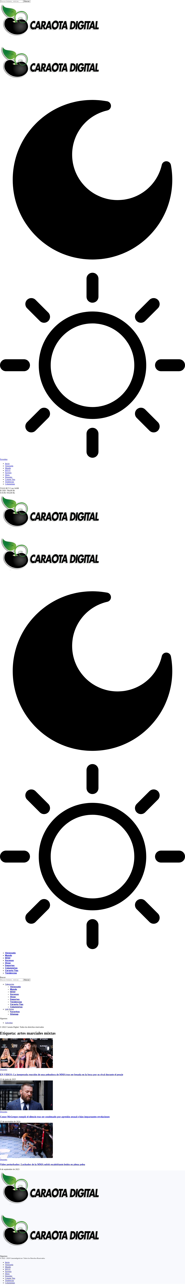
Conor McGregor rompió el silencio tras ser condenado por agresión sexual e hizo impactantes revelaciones (55, 1116)
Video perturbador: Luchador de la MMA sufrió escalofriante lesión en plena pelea (42, 1164)
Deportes (3, 1070)
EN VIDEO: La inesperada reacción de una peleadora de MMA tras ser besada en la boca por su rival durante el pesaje (61, 1074)
